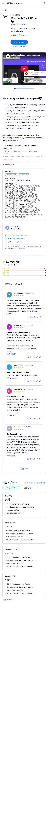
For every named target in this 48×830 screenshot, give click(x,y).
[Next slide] (44, 88)
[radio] (11, 487)
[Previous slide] (4, 88)
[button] (16, 184)
